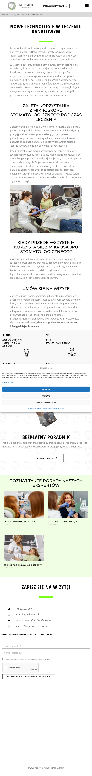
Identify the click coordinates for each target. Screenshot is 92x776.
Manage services (7, 382)
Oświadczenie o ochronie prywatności (53, 408)
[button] (55, 6)
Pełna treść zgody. (45, 659)
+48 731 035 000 (69, 322)
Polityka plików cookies (34, 408)
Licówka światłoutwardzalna (20, 522)
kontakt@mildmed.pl (27, 614)
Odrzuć (46, 396)
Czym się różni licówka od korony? (23, 565)
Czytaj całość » (8, 529)
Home (6, 14)
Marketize (60, 767)
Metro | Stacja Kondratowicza (31, 626)
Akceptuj (46, 389)
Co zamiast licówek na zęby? (63, 522)
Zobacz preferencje (46, 402)
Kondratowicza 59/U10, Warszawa (33, 620)
